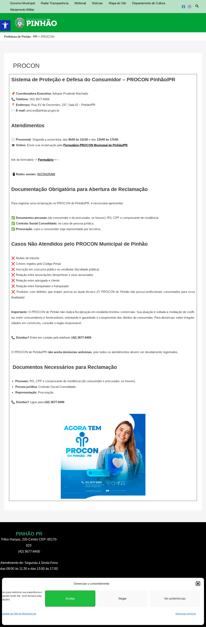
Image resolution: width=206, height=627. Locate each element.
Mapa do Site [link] (117, 3)
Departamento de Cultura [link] (148, 3)
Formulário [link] (46, 159)
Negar (122, 598)
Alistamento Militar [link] (22, 9)
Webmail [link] (80, 3)
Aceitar (70, 598)
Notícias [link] (97, 3)
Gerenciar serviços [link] (185, 613)
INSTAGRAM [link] (46, 174)
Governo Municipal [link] (22, 3)
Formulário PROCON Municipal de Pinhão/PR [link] (95, 145)
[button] (198, 584)
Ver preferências (175, 598)
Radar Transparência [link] (54, 3)
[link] (5, 25)
